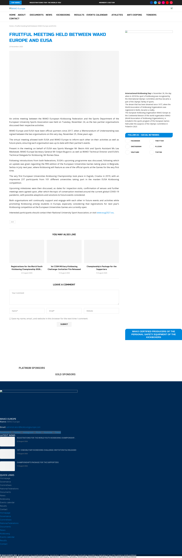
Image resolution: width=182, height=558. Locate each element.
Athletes (117, 15)
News (49, 15)
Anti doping (134, 15)
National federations (9, 488)
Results (79, 15)
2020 (12, 222)
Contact (14, 18)
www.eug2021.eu (105, 212)
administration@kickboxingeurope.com (23, 427)
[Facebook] (151, 2)
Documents (37, 15)
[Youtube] (167, 2)
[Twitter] (155, 2)
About (22, 15)
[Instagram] (159, 2)
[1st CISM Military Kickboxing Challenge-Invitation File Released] (64, 251)
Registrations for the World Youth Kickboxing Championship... (46, 438)
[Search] (171, 17)
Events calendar (97, 15)
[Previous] (24, 3)
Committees (6, 485)
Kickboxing (63, 15)
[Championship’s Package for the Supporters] (101, 251)
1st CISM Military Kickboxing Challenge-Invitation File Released (46, 450)
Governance (5, 481)
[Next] (27, 3)
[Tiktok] (171, 2)
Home (12, 15)
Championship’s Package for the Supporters (38, 462)
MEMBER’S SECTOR (107, 2)
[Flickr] (163, 2)
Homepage (5, 478)
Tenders (151, 15)
